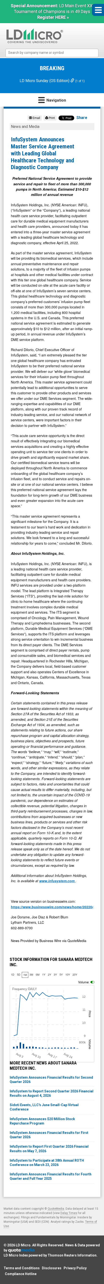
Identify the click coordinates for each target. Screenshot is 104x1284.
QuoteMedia (56, 1208)
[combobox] (52, 53)
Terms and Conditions (22, 1268)
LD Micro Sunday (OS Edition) (45, 80)
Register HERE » (53, 17)
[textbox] (54, 53)
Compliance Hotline (21, 1274)
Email (36, 118)
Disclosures (51, 1268)
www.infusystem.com (57, 880)
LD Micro (23, 1245)
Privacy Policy (75, 1268)
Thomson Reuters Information (72, 1255)
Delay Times (68, 1213)
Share (81, 117)
